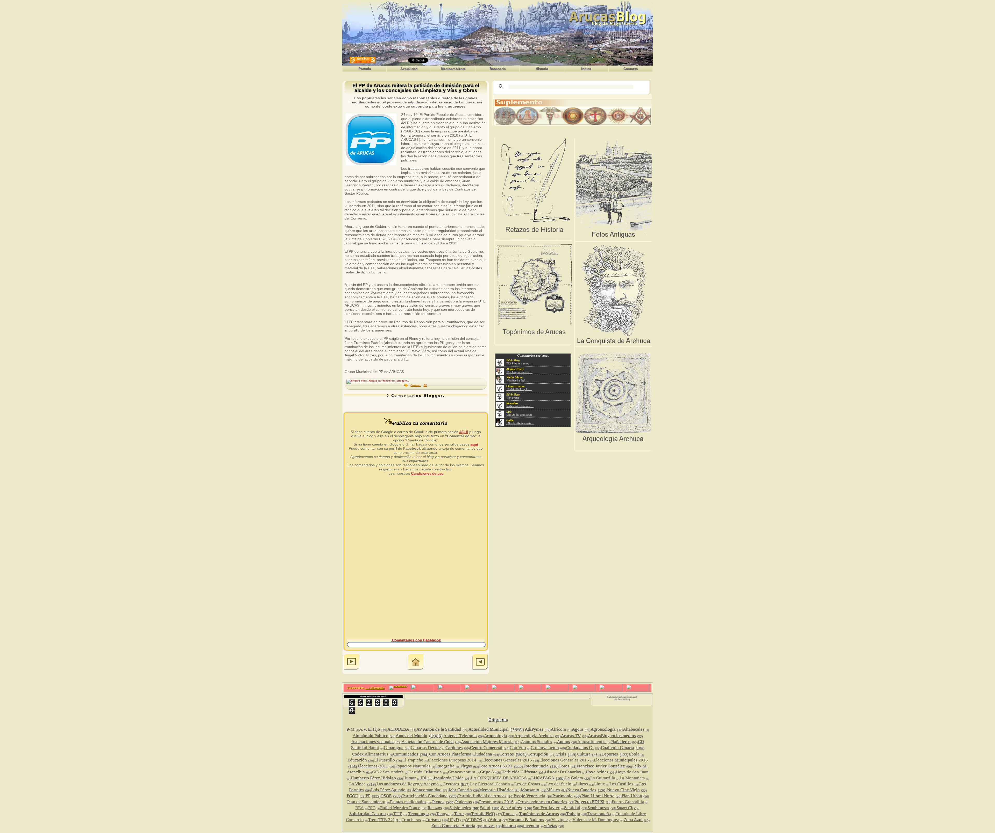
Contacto (630, 69)
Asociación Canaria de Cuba (428, 741)
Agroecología (603, 729)
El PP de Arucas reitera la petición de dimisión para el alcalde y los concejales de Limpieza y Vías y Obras (415, 88)
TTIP (397, 813)
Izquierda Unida (449, 777)
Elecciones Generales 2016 (564, 760)
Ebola (634, 754)
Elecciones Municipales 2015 (621, 760)
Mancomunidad (427, 789)
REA (359, 807)
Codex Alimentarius (370, 754)
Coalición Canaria (617, 747)
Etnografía (444, 766)
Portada (364, 69)
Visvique (559, 819)
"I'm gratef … (514, 397)
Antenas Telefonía (460, 735)
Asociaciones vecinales (372, 741)
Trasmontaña (599, 813)
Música (553, 789)
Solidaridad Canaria (367, 813)
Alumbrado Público (370, 735)
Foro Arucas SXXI (496, 766)
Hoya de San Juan (632, 772)
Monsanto (530, 789)
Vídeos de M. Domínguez (595, 819)
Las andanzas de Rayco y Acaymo (407, 783)
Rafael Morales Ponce (400, 807)
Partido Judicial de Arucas (482, 795)
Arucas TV (571, 735)
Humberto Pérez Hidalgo (373, 777)
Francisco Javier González (601, 766)
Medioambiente (453, 69)
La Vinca (357, 783)
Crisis (561, 754)
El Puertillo (384, 760)
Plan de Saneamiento (366, 801)
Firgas (466, 766)
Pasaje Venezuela (529, 795)
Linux (599, 783)
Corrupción (537, 754)
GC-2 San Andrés (388, 772)
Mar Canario (460, 789)
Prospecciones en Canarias (542, 801)
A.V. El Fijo (369, 729)
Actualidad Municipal (488, 729)
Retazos (435, 807)
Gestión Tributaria (425, 772)
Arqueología (495, 735)
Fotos (564, 766)
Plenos (438, 801)
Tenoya (443, 813)
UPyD (453, 819)
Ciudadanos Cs (580, 747)
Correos (415, 385)
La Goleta (574, 777)
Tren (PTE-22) (381, 819)
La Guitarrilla (602, 777)
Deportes (609, 754)
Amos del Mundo (411, 735)
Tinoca (508, 813)
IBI (424, 777)
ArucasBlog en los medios (612, 735)
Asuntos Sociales (536, 741)
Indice (586, 69)
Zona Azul (633, 819)
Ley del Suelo (558, 783)
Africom (558, 729)
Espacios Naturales (412, 766)
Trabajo (573, 813)
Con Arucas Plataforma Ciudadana (460, 754)
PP (425, 385)
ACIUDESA (398, 729)
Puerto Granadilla (628, 801)
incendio (531, 825)
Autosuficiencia (592, 741)
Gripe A (487, 772)
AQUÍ (463, 432)
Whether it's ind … (517, 380)
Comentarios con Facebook (416, 640)
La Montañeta (632, 777)
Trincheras (411, 819)
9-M (350, 729)
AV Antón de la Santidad (438, 729)
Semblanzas (598, 807)
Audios (563, 741)
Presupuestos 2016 (496, 801)
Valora (495, 819)
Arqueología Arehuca (534, 735)
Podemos (463, 801)
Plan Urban (632, 795)
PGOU (352, 795)
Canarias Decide (426, 747)
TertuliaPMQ (483, 813)
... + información (374, 687)
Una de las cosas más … (520, 414)
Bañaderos (621, 741)
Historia (542, 69)
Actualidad (408, 69)
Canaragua (393, 747)
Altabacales (633, 729)
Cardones (454, 747)
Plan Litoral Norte (597, 795)
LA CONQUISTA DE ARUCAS (499, 777)
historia (509, 825)
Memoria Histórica (496, 789)
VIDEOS (474, 819)
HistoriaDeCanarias (563, 772)
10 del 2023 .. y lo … (519, 389)
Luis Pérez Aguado (388, 789)
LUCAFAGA (542, 777)
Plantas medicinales (408, 801)
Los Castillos (621, 783)
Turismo (433, 819)
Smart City (626, 807)
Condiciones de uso (427, 473)
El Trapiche (412, 760)
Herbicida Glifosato (519, 772)
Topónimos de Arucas (539, 813)
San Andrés (511, 807)
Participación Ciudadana (424, 795)
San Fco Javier (546, 807)
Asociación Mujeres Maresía (487, 741)
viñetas (550, 825)
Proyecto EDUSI (589, 801)
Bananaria (497, 69)
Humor (409, 777)
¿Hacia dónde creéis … (520, 423)
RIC (371, 807)
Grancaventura (461, 772)
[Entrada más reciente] (351, 662)
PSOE (386, 795)
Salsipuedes (460, 807)
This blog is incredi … (519, 371)
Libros (582, 783)
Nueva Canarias (581, 789)
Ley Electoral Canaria (490, 783)
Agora (577, 729)
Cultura (584, 754)
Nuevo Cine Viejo (623, 789)
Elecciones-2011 (373, 766)
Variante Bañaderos (526, 819)
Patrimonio (562, 795)
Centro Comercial (486, 747)
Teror (459, 813)
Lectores (451, 783)
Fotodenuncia (536, 766)
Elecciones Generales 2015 (507, 760)
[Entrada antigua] (480, 662)
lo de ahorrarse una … (520, 406)
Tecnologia (418, 813)
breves (488, 825)
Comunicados (405, 754)
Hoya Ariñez (597, 772)
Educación (357, 760)
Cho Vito (518, 747)
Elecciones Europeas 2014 (452, 760)
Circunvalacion (545, 747)
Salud (485, 807)
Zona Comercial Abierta (453, 825)
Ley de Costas (527, 783)
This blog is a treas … (519, 363)
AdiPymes (534, 729)
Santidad (572, 807)
